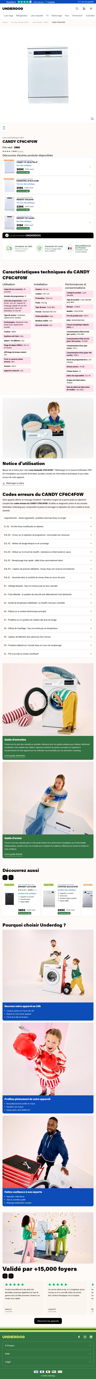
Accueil (4, 22)
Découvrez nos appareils (48, 1321)
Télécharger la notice (15, 483)
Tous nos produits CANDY (20, 22)
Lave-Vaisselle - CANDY (40, 22)
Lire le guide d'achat (13, 854)
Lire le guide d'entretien (14, 755)
